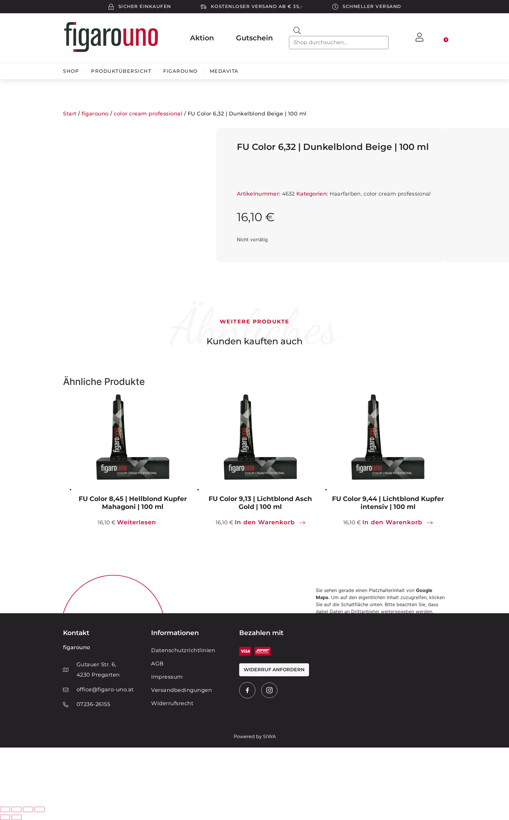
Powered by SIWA (255, 736)
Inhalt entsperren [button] (334, 630)
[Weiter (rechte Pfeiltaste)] (16, 817)
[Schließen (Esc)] (39, 809)
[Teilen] (28, 809)
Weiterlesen (136, 522)
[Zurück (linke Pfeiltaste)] (5, 817)
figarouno (180, 71)
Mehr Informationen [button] (337, 623)
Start (70, 113)
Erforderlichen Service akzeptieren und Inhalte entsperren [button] (380, 637)
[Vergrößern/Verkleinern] (5, 809)
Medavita (224, 71)
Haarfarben (345, 194)
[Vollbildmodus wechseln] (16, 809)
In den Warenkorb (265, 522)
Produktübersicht (121, 71)
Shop (71, 71)
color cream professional (148, 113)
